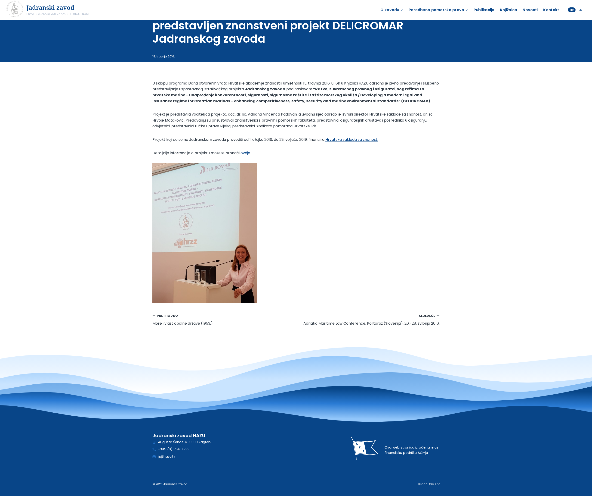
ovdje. (245, 153)
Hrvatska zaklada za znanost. (351, 139)
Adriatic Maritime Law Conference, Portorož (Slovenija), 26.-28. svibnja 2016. (371, 320)
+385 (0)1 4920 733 (173, 449)
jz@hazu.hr (167, 456)
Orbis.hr (434, 484)
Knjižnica (508, 10)
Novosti (530, 10)
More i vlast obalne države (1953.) (182, 320)
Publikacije (484, 10)
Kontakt (551, 10)
